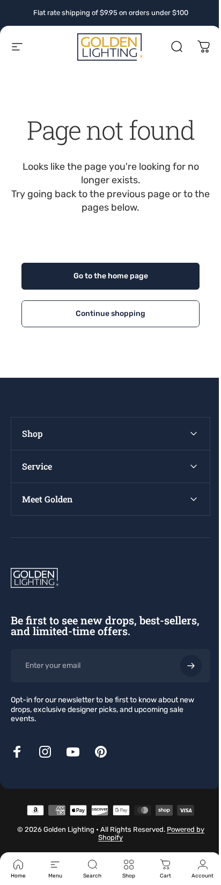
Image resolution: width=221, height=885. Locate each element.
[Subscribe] (183, 666)
